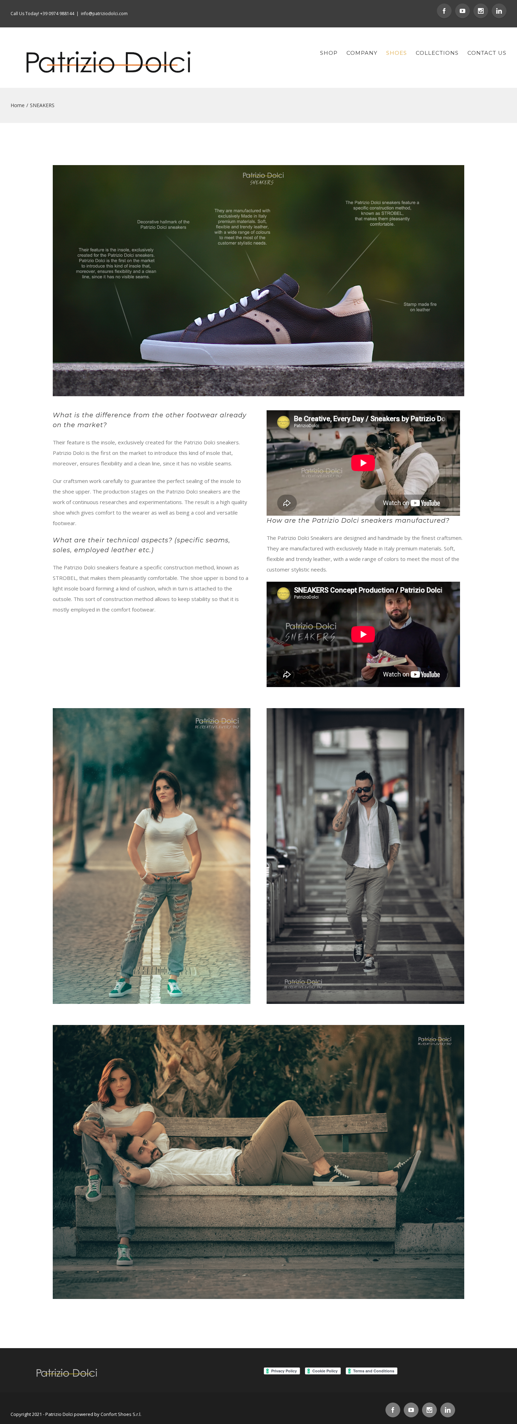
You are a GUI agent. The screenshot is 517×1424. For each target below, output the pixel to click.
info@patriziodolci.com (104, 14)
